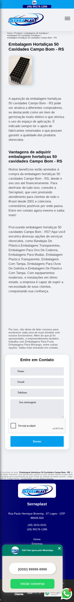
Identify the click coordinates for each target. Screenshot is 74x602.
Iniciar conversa (32, 584)
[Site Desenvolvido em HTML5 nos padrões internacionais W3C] (34, 593)
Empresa (37, 543)
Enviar (37, 441)
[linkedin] (34, 3)
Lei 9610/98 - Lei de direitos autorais (37, 479)
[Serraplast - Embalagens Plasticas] (25, 26)
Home (37, 539)
